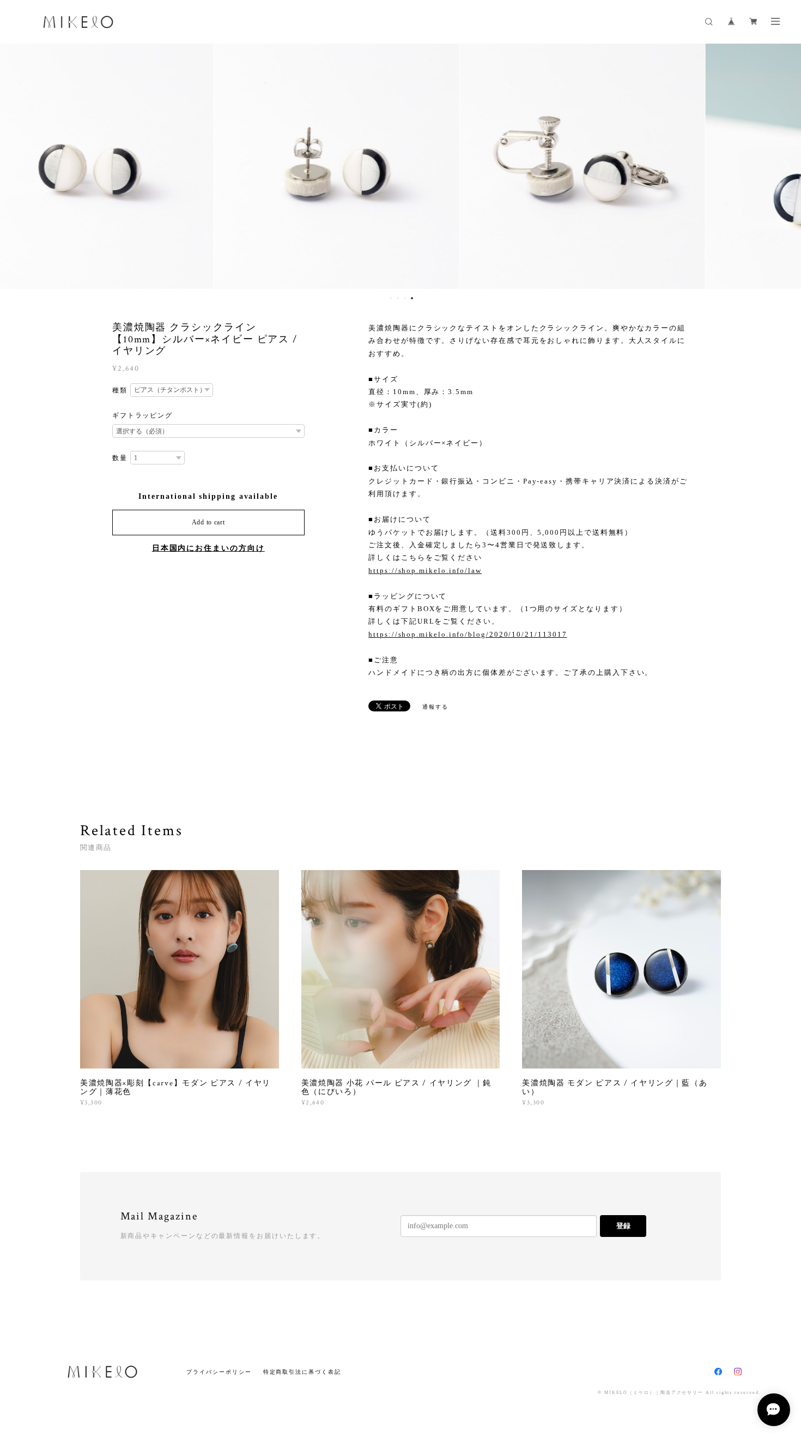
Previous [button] (16, 166)
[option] (154, 166)
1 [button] (391, 298)
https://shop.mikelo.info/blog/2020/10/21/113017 (467, 634)
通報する (435, 707)
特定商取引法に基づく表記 (302, 1372)
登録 (623, 1226)
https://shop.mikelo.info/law (425, 570)
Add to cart (208, 522)
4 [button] (412, 298)
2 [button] (398, 298)
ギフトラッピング (142, 415)
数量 (120, 458)
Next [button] (784, 166)
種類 (120, 390)
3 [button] (405, 298)
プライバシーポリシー (218, 1372)
